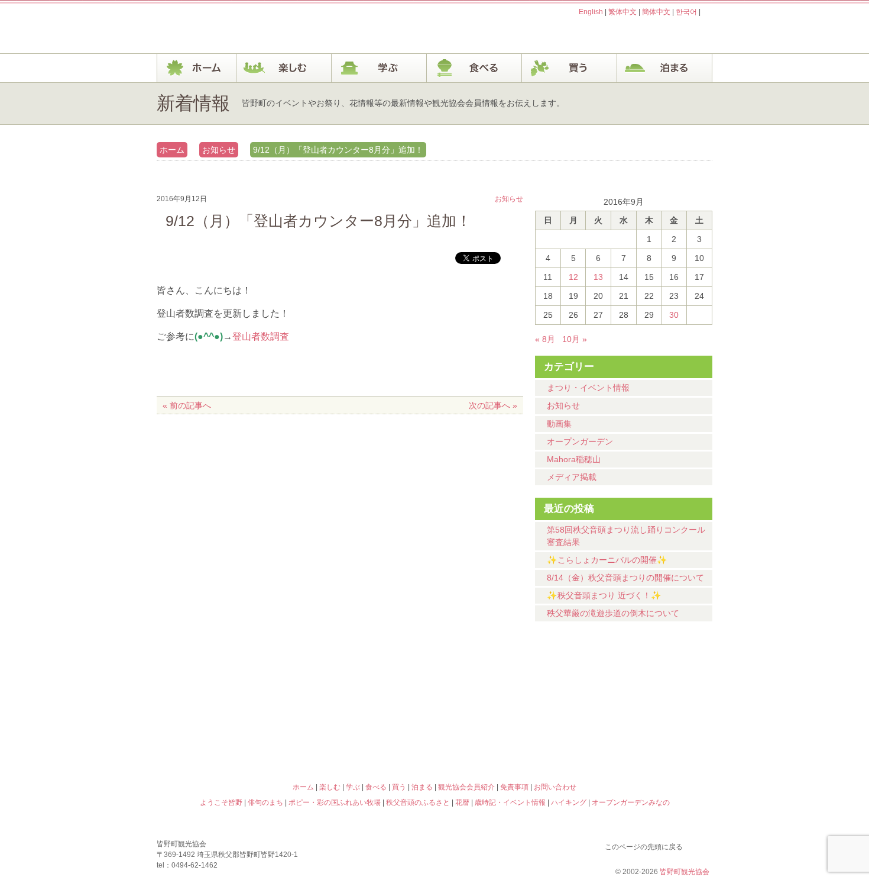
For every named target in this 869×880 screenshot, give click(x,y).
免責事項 (514, 787)
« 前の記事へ (187, 405)
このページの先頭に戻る (700, 844)
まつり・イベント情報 (588, 387)
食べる (474, 68)
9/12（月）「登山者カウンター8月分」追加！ (338, 149)
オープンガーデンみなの (643, 735)
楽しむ (284, 68)
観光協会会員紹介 (466, 787)
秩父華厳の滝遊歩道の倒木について (613, 613)
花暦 (504, 684)
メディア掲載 (571, 477)
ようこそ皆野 (225, 684)
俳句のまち (364, 684)
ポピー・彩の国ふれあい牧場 (225, 735)
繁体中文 (622, 12)
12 (573, 277)
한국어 (686, 12)
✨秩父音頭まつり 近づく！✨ (604, 595)
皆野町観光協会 (684, 872)
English (591, 12)
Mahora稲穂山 (574, 459)
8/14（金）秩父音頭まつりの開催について (625, 577)
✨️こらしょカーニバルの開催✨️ (607, 560)
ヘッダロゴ (236, 28)
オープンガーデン (580, 441)
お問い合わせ (555, 787)
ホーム (196, 68)
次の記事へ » (493, 405)
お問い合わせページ (644, 34)
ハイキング (504, 735)
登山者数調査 (260, 336)
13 (598, 277)
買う (569, 68)
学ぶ (379, 68)
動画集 (559, 423)
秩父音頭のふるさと (364, 735)
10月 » (574, 339)
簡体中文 (656, 12)
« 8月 (545, 339)
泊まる (664, 68)
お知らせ (218, 149)
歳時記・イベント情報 (643, 684)
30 (674, 315)
